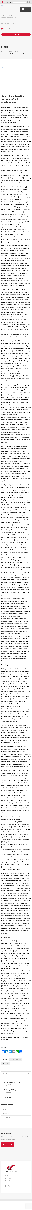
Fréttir (6, 1063)
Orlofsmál (6, 1113)
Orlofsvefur (7, 2)
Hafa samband (7, 1144)
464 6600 (16, 34)
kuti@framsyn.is (11, 1180)
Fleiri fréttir (7, 1097)
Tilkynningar (6, 1117)
